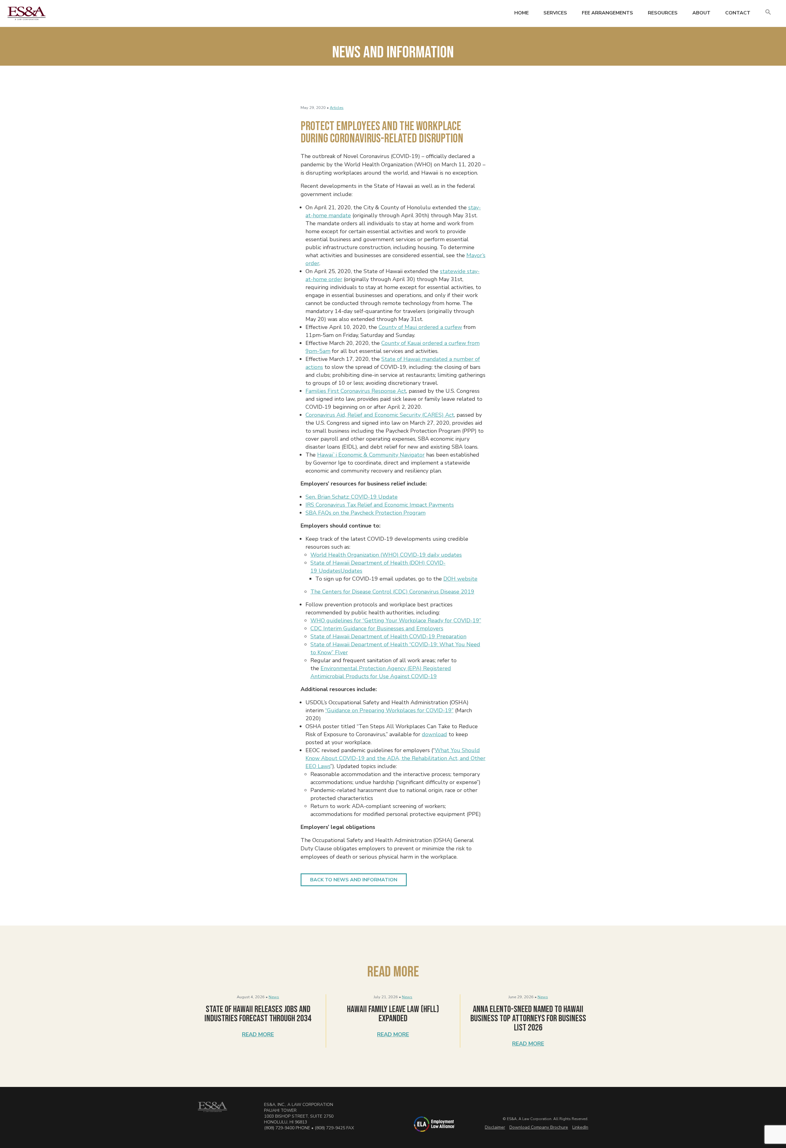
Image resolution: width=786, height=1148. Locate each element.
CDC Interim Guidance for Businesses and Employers (376, 628)
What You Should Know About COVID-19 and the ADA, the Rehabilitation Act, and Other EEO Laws (395, 758)
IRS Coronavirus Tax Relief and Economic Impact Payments (379, 504)
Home (521, 13)
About (701, 13)
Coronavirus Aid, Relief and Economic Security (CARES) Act (379, 415)
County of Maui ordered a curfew (420, 327)
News (274, 997)
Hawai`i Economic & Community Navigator (371, 454)
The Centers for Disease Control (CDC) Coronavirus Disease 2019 (392, 591)
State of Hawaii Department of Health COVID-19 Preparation (388, 636)
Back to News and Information (353, 879)
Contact (737, 13)
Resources (663, 13)
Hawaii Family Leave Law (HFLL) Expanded (393, 1014)
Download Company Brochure (538, 1127)
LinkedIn (580, 1127)
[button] (768, 12)
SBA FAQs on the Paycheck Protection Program (365, 512)
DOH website (460, 578)
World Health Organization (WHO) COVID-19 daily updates (386, 555)
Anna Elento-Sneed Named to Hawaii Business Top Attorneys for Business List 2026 (528, 1018)
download (434, 734)
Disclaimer (495, 1127)
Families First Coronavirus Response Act (355, 391)
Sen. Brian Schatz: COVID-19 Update (351, 497)
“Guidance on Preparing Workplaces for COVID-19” (389, 710)
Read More (258, 1034)
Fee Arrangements (607, 13)
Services (555, 13)
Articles (337, 107)
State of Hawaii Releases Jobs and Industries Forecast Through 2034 (257, 1014)
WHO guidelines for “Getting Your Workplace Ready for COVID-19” (395, 620)
